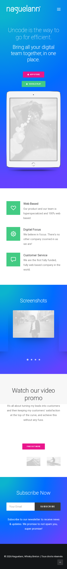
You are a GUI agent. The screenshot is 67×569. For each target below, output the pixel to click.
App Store (35, 75)
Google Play (35, 84)
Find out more (33, 446)
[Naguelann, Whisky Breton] (23, 9)
